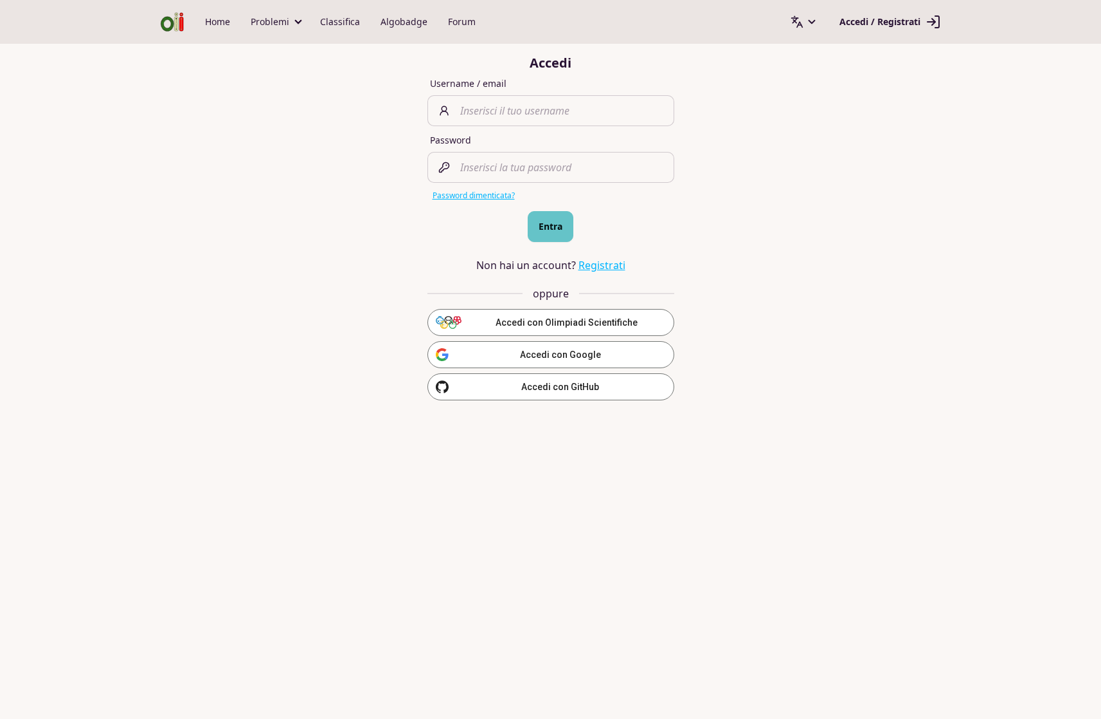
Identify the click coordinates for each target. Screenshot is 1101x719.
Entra (550, 226)
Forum (462, 21)
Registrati (601, 265)
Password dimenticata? (474, 195)
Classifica (340, 21)
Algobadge (403, 21)
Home (217, 21)
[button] (275, 21)
